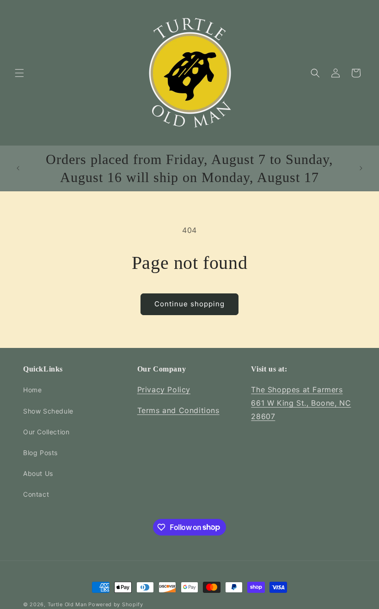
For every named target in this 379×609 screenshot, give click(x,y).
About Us (38, 473)
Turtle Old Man (67, 604)
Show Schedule (48, 411)
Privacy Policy (163, 389)
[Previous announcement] (18, 168)
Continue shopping (189, 303)
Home (32, 390)
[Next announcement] (361, 168)
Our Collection (46, 432)
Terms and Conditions (178, 410)
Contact (36, 494)
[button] (19, 73)
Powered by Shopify (115, 604)
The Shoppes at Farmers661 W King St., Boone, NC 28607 (301, 403)
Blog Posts (40, 453)
